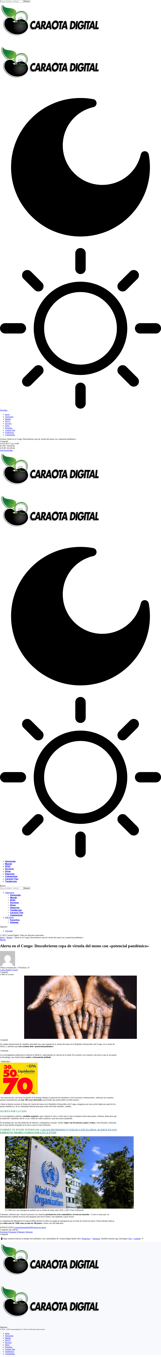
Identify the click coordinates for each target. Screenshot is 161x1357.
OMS (31, 1227)
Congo (16, 1227)
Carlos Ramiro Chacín (9, 970)
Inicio (2, 937)
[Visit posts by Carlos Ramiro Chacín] (7, 965)
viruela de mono (39, 1227)
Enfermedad (24, 1227)
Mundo (9, 937)
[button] (6, 450)
